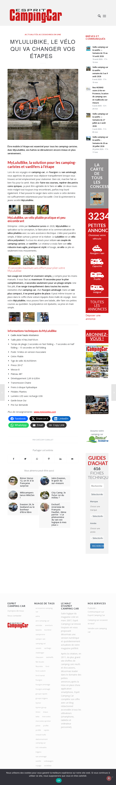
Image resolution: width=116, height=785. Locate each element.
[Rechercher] (98, 16)
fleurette (39, 666)
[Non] (112, 776)
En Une (57, 34)
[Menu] (104, 16)
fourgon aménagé (43, 689)
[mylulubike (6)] (43, 210)
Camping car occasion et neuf (98, 622)
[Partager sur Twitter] (25, 459)
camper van (40, 639)
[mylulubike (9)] (43, 317)
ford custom (41, 671)
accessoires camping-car (44, 610)
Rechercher (98, 545)
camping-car (41, 643)
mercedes (46, 716)
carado (38, 648)
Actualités (31, 34)
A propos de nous (16, 610)
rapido (46, 730)
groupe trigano (42, 698)
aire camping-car (42, 621)
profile (45, 725)
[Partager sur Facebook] (13, 459)
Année (93, 523)
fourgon (39, 680)
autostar (39, 625)
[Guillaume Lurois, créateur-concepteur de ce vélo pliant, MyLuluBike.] (15, 210)
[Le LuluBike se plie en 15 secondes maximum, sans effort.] (43, 260)
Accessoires (46, 34)
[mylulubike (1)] (29, 317)
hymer (38, 703)
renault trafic (41, 734)
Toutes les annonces (97, 305)
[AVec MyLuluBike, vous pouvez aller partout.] (15, 260)
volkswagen (48, 761)
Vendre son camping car (97, 630)
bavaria (39, 630)
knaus (45, 712)
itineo (38, 712)
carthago (47, 648)
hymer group (41, 707)
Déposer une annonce (93, 317)
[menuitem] (98, 16)
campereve (40, 634)
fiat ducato (40, 662)
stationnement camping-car (42, 741)
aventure (49, 625)
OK (58, 780)
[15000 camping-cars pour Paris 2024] (2, 392)
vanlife (38, 761)
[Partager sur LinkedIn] (60, 459)
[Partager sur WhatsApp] (37, 459)
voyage (38, 765)
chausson (39, 657)
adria (38, 616)
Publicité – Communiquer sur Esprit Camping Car (96, 612)
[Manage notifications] (108, 778)
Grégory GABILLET (44, 440)
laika (37, 716)
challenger (40, 653)
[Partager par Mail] (72, 459)
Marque (94, 501)
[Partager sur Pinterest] (49, 459)
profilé (38, 730)
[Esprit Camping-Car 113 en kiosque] (113, 392)
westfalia (47, 765)
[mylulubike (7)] (29, 210)
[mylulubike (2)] (15, 317)
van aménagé (41, 756)
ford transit (40, 675)
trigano (38, 752)
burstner (48, 630)
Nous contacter (14, 615)
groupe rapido (41, 694)
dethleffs (49, 657)
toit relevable (41, 747)
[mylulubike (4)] (29, 260)
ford (47, 666)
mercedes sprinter (43, 721)
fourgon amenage (43, 684)
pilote (38, 725)
